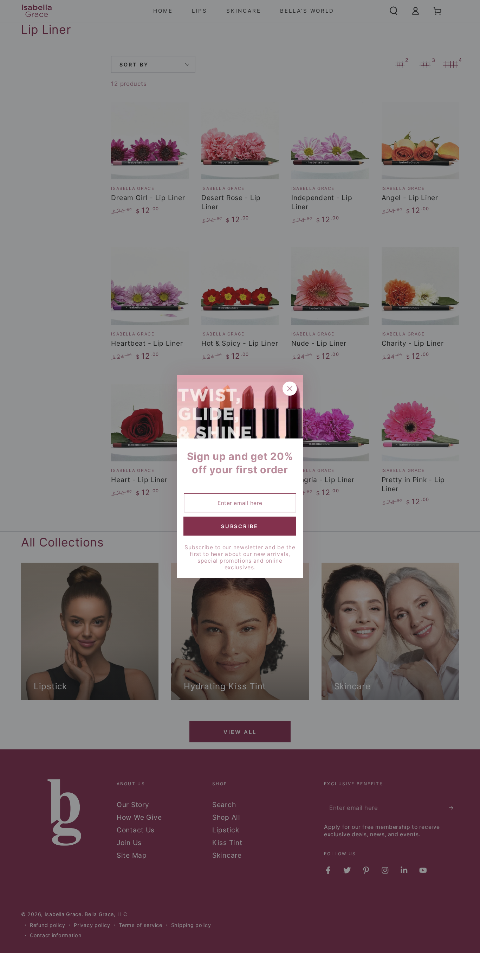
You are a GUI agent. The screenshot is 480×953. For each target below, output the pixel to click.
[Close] (289, 388)
